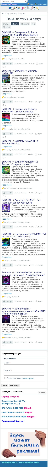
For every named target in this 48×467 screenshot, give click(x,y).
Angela (41, 63)
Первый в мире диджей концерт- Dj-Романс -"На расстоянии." (23, 273)
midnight (28, 338)
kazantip (21, 59)
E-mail (6, 363)
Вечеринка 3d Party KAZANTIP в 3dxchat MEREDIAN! (20, 33)
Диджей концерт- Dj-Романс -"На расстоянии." (20, 163)
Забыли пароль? (27, 378)
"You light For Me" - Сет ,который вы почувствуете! (21, 201)
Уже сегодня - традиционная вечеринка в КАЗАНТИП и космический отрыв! (24, 311)
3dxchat (14, 59)
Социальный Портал (9, 4)
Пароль (7, 370)
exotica (27, 129)
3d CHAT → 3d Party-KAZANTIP (20, 72)
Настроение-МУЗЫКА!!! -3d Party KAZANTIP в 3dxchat (24, 235)
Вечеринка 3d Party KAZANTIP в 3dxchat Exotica (19, 110)
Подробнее (7, 55)
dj (18, 188)
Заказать (42, 393)
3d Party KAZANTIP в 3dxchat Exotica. (20, 142)
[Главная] (3, 14)
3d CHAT (6, 32)
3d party (7, 59)
